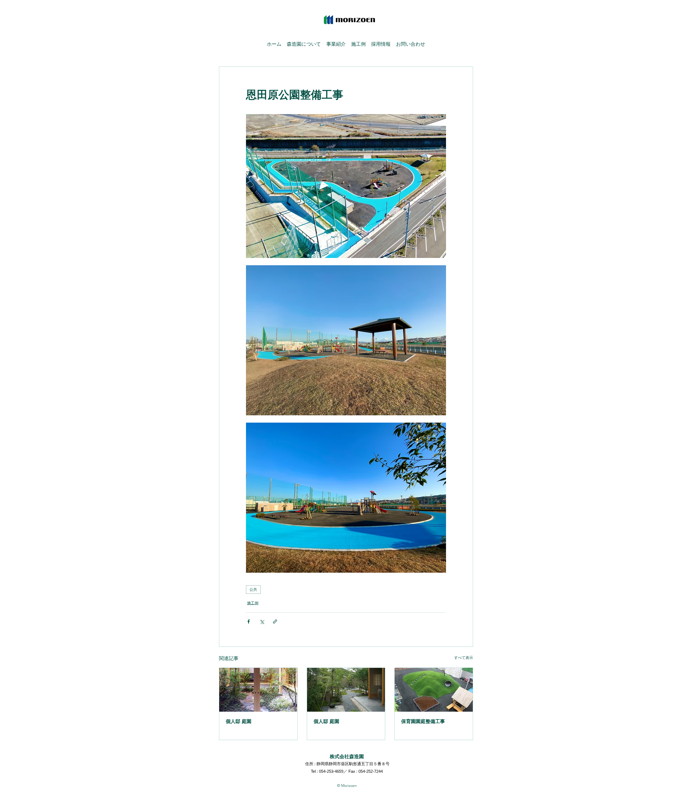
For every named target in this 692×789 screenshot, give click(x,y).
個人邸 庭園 (238, 721)
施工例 (252, 603)
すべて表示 (463, 657)
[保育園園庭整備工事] (434, 690)
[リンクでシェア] (275, 621)
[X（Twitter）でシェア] (261, 621)
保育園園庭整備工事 (423, 721)
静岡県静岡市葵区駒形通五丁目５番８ (351, 763)
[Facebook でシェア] (248, 621)
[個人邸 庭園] (258, 690)
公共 (253, 589)
